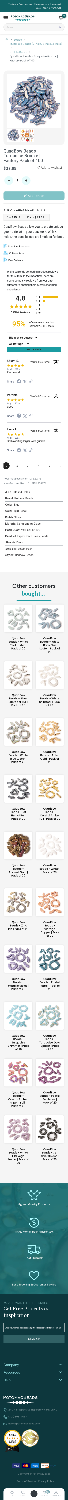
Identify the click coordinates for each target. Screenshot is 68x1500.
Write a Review (34, 349)
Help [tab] (7, 1380)
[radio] (48, 297)
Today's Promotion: (20, 4)
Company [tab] (11, 1364)
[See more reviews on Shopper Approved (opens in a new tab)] (31, 381)
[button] (5, 18)
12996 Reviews (22, 312)
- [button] (8, 181)
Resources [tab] (11, 1372)
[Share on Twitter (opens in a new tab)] (25, 381)
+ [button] (26, 181)
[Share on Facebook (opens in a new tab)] (19, 381)
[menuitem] (25, 1481)
